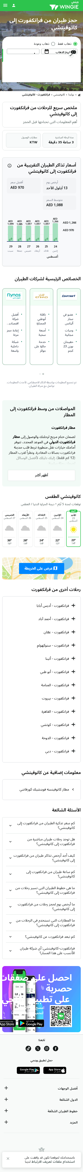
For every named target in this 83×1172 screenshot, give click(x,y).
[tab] (43, 374)
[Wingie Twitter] (38, 1049)
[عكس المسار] (71, 55)
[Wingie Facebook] (55, 1049)
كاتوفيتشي (59, 94)
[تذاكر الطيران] (79, 94)
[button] (55, 232)
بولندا (71, 94)
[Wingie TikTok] (28, 1049)
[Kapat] (8, 1159)
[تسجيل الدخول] (13, 5)
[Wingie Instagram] (46, 1049)
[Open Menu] (5, 5)
